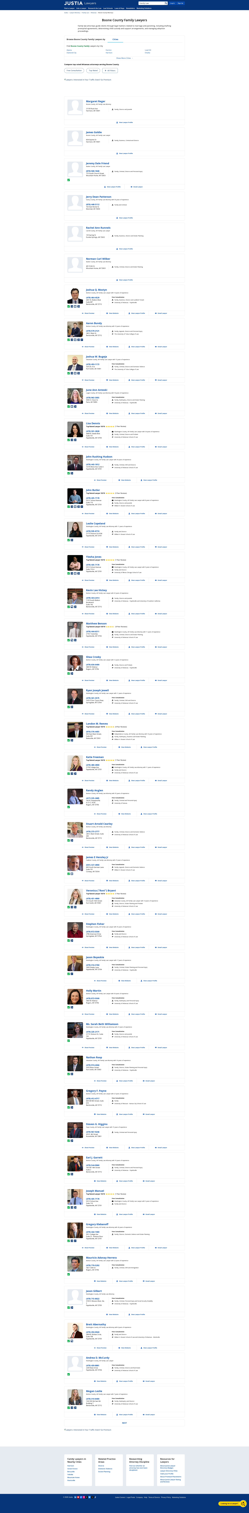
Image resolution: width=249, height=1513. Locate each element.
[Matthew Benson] (75, 629)
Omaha (147, 53)
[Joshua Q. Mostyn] (75, 296)
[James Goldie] (75, 138)
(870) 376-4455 (92, 731)
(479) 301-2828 (92, 431)
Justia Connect (120, 1497)
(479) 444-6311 (92, 631)
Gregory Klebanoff (97, 1224)
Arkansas (93, 12)
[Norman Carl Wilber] (75, 265)
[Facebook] (81, 1497)
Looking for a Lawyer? (229, 1503)
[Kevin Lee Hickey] (75, 596)
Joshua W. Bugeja (96, 356)
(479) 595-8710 (92, 531)
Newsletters (130, 8)
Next (124, 1423)
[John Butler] (75, 496)
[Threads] (86, 1497)
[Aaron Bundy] (75, 329)
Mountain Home (73, 1477)
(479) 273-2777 (92, 831)
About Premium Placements (170, 1477)
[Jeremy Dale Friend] (75, 169)
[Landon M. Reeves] (75, 730)
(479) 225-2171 (92, 1031)
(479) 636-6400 (92, 664)
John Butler (93, 490)
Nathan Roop (94, 1057)
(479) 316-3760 (92, 965)
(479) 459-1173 (92, 364)
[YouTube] (78, 1497)
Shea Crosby (93, 657)
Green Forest (72, 1469)
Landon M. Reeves (97, 723)
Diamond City (71, 53)
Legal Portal (131, 1497)
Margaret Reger (95, 101)
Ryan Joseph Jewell (97, 690)
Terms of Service (154, 1497)
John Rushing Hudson (99, 456)
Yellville (70, 1474)
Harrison (109, 53)
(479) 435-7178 (92, 498)
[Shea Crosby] (75, 663)
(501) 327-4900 (92, 865)
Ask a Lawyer (81, 8)
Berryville (71, 1472)
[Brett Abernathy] (75, 1330)
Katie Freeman (95, 757)
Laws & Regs (119, 8)
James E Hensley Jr (97, 857)
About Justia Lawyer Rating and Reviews (170, 1481)
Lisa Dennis (93, 423)
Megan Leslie (94, 1391)
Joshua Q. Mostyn (96, 289)
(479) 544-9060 (92, 1165)
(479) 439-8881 (92, 1365)
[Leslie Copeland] (75, 529)
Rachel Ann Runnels (98, 227)
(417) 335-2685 (92, 798)
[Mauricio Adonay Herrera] (75, 1264)
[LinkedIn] (75, 1497)
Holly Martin (93, 990)
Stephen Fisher (95, 924)
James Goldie (94, 132)
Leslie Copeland (95, 523)
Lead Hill (148, 50)
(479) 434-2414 (92, 598)
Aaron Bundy (94, 323)
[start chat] (243, 1503)
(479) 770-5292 (92, 1265)
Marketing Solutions (144, 8)
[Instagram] (84, 1497)
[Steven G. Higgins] (75, 1130)
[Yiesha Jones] (75, 563)
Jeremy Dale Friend (97, 163)
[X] (92, 1497)
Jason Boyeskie (95, 957)
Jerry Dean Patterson (98, 196)
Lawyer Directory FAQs (169, 1471)
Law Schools (108, 8)
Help (145, 1497)
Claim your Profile (166, 1474)
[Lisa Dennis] (75, 429)
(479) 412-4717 (92, 1098)
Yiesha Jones (93, 556)
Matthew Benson (96, 623)
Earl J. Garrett (94, 1157)
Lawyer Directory (75, 12)
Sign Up (180, 3)
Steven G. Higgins (96, 1124)
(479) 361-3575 (92, 698)
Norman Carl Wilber (98, 258)
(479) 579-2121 (92, 331)
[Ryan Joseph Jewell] (75, 696)
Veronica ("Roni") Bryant (101, 890)
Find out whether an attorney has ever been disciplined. (138, 1468)
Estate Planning (104, 1472)
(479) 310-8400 (92, 1398)
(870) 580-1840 (92, 171)
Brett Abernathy (96, 1324)
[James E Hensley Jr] (75, 863)
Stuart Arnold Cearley (99, 823)
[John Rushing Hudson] (75, 462)
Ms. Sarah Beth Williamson (102, 1024)
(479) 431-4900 (92, 898)
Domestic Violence (105, 1469)
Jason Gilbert (94, 1291)
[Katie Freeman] (75, 763)
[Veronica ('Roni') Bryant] (75, 896)
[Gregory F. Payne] (75, 1097)
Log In (172, 3)
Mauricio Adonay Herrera (101, 1257)
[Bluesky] (89, 1497)
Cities (115, 39)
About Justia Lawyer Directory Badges (167, 1467)
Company (139, 1497)
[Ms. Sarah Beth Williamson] (75, 1030)
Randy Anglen (94, 790)
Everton (108, 50)
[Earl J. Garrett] (75, 1163)
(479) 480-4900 (92, 765)
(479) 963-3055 (92, 397)
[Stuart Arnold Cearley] (75, 830)
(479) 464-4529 (92, 297)
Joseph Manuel (95, 1190)
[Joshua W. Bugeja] (75, 362)
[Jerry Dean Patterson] (75, 203)
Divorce (101, 1466)
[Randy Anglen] (75, 796)
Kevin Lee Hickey (96, 590)
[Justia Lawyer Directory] (73, 3)
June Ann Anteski (96, 389)
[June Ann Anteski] (75, 396)
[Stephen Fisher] (75, 930)
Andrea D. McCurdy (97, 1357)
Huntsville (71, 1480)
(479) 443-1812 (92, 464)
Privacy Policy (166, 1497)
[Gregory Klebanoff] (75, 1230)
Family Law (85, 12)
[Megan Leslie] (75, 1397)
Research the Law (94, 8)
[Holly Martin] (75, 997)
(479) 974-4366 (92, 1065)
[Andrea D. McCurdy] (75, 1364)
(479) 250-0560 (92, 1332)
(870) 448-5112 (92, 204)
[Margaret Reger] (75, 107)
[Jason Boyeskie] (75, 963)
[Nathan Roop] (75, 1063)
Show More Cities (123, 58)
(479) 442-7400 (92, 1232)
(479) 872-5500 (92, 931)
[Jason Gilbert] (75, 1297)
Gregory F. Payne (96, 1090)
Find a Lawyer (69, 8)
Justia (66, 12)
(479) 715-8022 (92, 1298)
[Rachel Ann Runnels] (75, 234)
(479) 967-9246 (92, 1132)
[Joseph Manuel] (75, 1197)
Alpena (69, 50)
